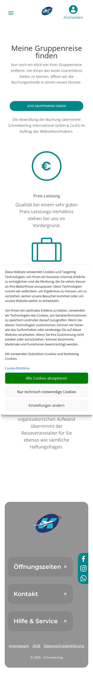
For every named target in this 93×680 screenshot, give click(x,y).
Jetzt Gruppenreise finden (47, 106)
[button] (46, 523)
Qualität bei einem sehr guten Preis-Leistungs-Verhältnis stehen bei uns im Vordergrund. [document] (46, 215)
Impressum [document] (19, 646)
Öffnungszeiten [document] (37, 567)
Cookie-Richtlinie (17, 368)
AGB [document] (36, 646)
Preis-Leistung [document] (46, 196)
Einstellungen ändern (46, 405)
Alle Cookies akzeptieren (46, 378)
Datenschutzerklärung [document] (64, 646)
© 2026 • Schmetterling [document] (47, 657)
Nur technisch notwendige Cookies (46, 391)
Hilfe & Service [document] (36, 621)
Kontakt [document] (26, 594)
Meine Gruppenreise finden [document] (46, 52)
